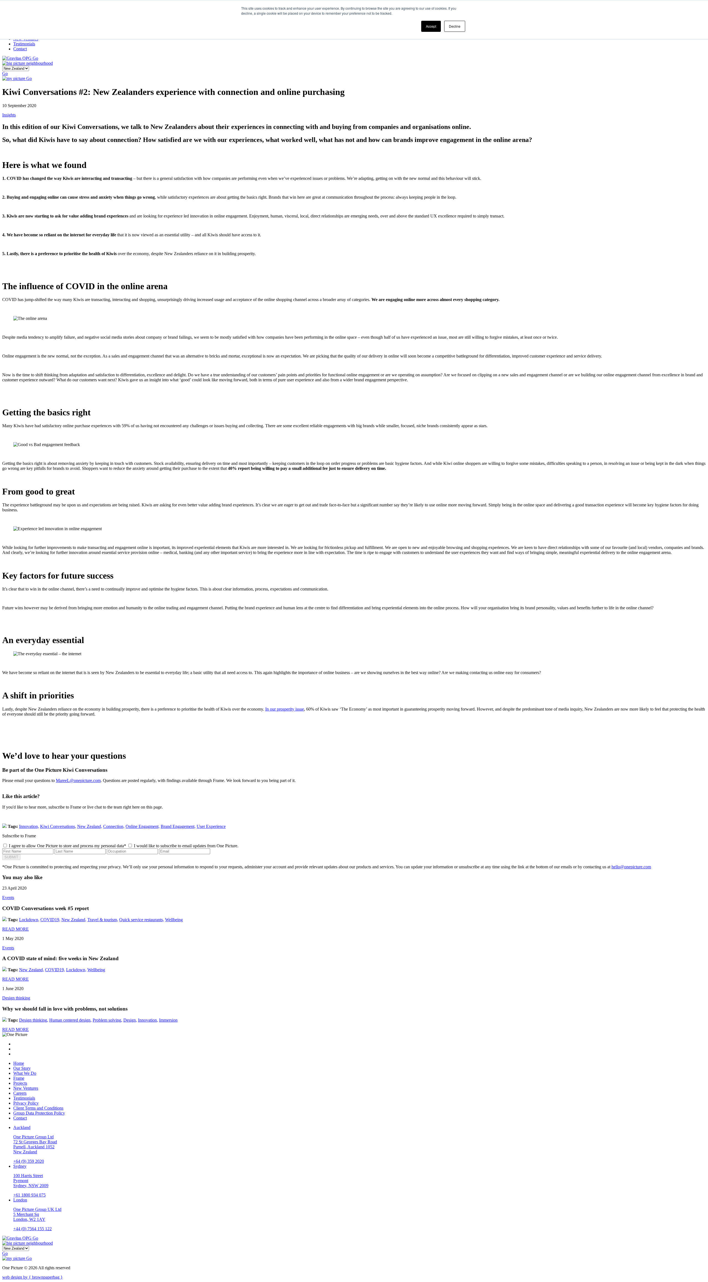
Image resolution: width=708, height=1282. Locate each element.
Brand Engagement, (178, 826)
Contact (20, 1118)
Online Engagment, (143, 826)
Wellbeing (174, 919)
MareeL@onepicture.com (78, 780)
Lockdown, (29, 919)
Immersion (168, 1020)
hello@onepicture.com (631, 866)
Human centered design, (70, 1020)
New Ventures (25, 1088)
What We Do (24, 1073)
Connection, (113, 826)
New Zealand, (89, 826)
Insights (9, 115)
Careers (20, 1093)
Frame (18, 1078)
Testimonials (24, 1098)
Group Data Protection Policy (39, 1113)
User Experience (211, 826)
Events (8, 897)
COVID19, (50, 919)
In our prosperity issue (284, 709)
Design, (130, 1020)
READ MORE (15, 929)
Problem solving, (107, 1020)
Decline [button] (454, 26)
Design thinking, (33, 1020)
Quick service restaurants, (141, 919)
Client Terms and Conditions (38, 1108)
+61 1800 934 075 (29, 1195)
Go (35, 58)
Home (18, 1063)
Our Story (22, 1068)
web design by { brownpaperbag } (32, 1277)
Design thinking (16, 998)
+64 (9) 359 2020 (28, 1161)
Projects (20, 1083)
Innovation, (29, 826)
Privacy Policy (26, 1103)
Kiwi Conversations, (58, 826)
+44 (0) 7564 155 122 (32, 1228)
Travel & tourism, (102, 919)
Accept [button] (431, 26)
